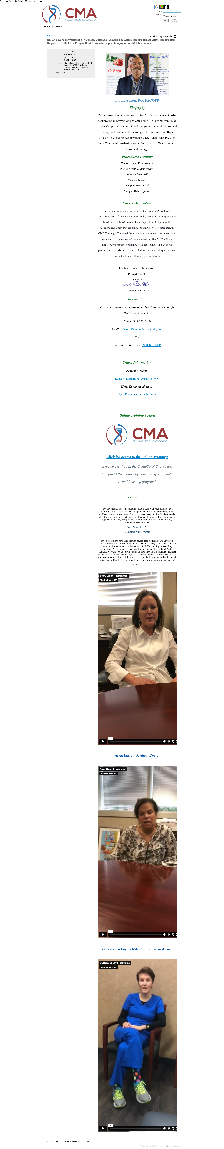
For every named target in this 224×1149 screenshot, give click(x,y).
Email (159, 12)
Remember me (170, 16)
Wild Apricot (157, 1146)
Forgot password (175, 20)
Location (59, 63)
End (61, 57)
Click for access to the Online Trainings (137, 457)
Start (61, 51)
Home (47, 26)
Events (58, 26)
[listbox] (163, 36)
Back (49, 35)
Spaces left (58, 72)
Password (157, 14)
